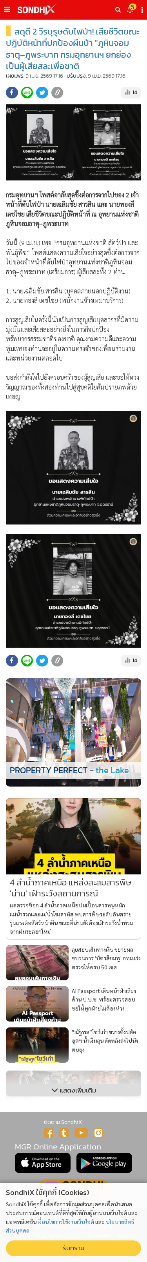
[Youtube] (81, 1133)
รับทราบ (73, 1248)
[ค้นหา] (118, 10)
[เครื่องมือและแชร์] (143, 10)
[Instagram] (98, 1133)
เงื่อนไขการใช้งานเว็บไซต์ (66, 1221)
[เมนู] (7, 9)
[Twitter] (64, 1133)
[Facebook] (48, 1133)
